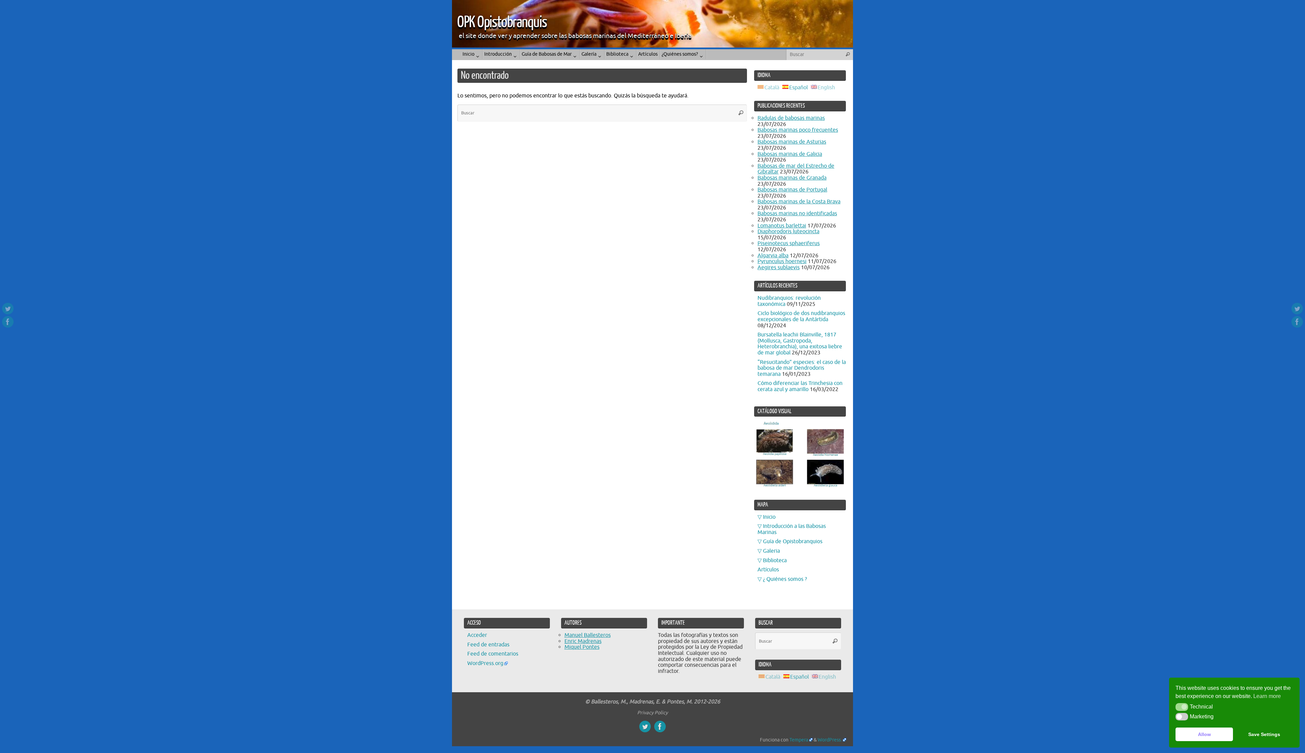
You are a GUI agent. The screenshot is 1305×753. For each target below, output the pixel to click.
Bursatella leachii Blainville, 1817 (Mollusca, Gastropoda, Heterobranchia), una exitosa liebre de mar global (800, 343)
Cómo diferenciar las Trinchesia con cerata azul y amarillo (800, 386)
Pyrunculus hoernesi (782, 261)
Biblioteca (775, 560)
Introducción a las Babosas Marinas (792, 529)
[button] (1182, 707)
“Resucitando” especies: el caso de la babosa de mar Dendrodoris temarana (802, 368)
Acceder (477, 635)
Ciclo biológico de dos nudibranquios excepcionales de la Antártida (801, 316)
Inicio (769, 517)
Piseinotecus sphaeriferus (789, 243)
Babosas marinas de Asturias (792, 142)
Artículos (768, 569)
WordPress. (830, 740)
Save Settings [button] (1264, 734)
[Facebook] (8, 322)
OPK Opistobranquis (502, 22)
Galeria (771, 551)
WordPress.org (485, 663)
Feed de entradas (488, 644)
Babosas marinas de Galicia (790, 154)
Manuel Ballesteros (587, 635)
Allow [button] (1204, 734)
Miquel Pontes (581, 647)
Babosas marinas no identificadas (797, 213)
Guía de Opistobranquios (792, 541)
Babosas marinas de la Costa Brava (799, 201)
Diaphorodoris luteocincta (788, 231)
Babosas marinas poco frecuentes (798, 130)
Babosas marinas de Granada (792, 178)
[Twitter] (8, 308)
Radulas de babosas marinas (791, 118)
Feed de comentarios (492, 653)
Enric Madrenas (583, 641)
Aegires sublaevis (779, 267)
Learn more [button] (1267, 696)
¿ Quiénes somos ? (785, 579)
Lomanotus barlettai (782, 225)
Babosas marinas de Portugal (792, 189)
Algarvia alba (773, 255)
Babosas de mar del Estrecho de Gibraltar (796, 169)
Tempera (798, 740)
